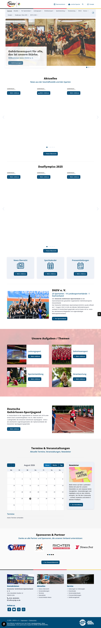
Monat (47, 465)
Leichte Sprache (75, 4)
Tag (61, 465)
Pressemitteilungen (75, 595)
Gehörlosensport (48, 11)
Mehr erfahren (14, 93)
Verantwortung (71, 11)
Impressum (24, 620)
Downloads (72, 591)
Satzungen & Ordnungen (77, 589)
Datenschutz (32, 620)
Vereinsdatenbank (74, 593)
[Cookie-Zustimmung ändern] (4, 624)
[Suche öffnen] (83, 4)
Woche (55, 465)
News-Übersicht (51, 154)
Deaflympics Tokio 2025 (21, 15)
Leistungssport (37, 11)
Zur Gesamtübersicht (51, 562)
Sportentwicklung (60, 11)
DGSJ (80, 11)
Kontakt (92, 4)
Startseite (9, 11)
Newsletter (42, 595)
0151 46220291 (14, 598)
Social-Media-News (45, 597)
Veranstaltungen (44, 591)
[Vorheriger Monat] (9, 465)
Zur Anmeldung (77, 505)
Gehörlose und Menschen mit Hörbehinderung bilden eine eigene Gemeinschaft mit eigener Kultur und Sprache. (31, 55)
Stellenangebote (74, 597)
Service (85, 11)
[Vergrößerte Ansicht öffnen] (80, 474)
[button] (86, 67)
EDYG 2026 (33, 15)
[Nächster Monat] (13, 465)
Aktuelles (16, 11)
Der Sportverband (26, 11)
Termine (41, 593)
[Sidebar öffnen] (93, 13)
